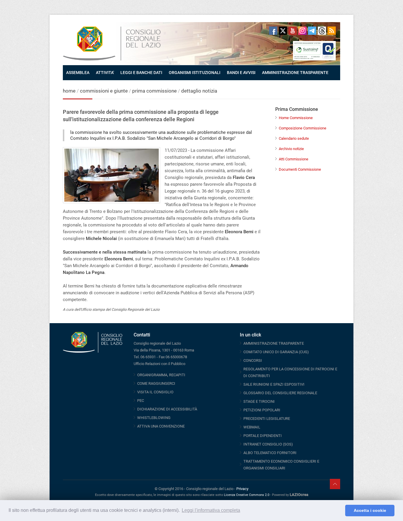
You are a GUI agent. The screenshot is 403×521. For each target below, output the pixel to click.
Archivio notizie (291, 149)
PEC (140, 400)
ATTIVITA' (105, 72)
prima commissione (154, 91)
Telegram (312, 31)
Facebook (273, 31)
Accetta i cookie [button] (370, 510)
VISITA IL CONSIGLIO (155, 392)
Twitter (283, 31)
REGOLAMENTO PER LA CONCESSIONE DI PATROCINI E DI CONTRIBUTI (290, 372)
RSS (331, 31)
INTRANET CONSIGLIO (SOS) (268, 444)
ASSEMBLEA (77, 72)
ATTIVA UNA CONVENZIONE (161, 426)
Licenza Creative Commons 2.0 (246, 495)
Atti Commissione (293, 159)
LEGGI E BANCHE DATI (141, 72)
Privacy (242, 489)
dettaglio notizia (199, 91)
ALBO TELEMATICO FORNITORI (269, 453)
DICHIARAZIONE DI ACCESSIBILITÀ (167, 409)
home (69, 91)
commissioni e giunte (104, 91)
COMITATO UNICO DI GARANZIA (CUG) (276, 352)
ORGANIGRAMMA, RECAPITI (161, 375)
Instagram (302, 31)
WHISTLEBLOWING (154, 417)
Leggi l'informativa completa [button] (211, 510)
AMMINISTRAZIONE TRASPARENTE (295, 72)
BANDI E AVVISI (241, 72)
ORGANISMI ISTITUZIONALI (194, 72)
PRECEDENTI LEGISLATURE (266, 418)
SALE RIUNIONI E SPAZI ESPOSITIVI (273, 384)
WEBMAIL (251, 427)
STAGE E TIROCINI (259, 401)
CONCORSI (252, 360)
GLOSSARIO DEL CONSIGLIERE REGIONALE (280, 393)
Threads (322, 31)
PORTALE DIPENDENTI (262, 435)
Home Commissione (296, 118)
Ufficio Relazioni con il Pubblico (159, 363)
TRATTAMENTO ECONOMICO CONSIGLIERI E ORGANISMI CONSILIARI (281, 464)
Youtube (293, 31)
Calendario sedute (294, 138)
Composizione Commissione (302, 128)
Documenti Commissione (300, 169)
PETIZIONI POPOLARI (261, 410)
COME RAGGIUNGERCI (156, 383)
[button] (339, 510)
